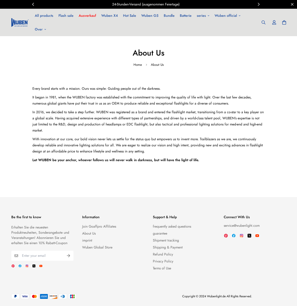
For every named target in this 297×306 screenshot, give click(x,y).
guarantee (160, 233)
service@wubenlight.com (242, 225)
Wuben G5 (150, 15)
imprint (87, 240)
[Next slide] (258, 4)
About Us (89, 233)
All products (44, 15)
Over (39, 29)
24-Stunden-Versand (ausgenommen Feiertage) (146, 4)
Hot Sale (129, 15)
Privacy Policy (163, 261)
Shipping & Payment (168, 247)
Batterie (186, 15)
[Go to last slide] (33, 4)
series (201, 15)
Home (137, 64)
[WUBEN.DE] (20, 22)
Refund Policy (163, 254)
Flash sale (65, 15)
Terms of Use (162, 268)
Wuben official (226, 15)
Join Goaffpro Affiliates (99, 226)
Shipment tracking (166, 240)
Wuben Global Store (97, 247)
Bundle (169, 15)
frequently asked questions (172, 226)
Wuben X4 (109, 15)
